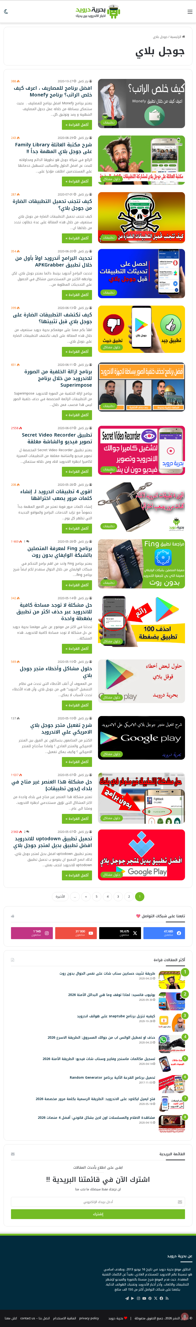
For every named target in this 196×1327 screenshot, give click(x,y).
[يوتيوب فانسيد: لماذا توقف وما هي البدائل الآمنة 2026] (172, 1001)
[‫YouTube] (144, 1298)
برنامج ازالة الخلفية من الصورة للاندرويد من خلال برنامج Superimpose (58, 378)
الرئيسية (176, 37)
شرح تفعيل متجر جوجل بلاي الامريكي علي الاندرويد (61, 728)
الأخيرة (60, 897)
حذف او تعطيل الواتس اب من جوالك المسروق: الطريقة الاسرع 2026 (101, 1037)
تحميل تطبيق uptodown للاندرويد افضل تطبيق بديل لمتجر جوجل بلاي (52, 842)
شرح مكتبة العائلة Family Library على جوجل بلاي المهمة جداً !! (53, 148)
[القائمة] (190, 13)
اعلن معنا (11, 1318)
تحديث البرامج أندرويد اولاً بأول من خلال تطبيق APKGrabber (53, 261)
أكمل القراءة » (76, 125)
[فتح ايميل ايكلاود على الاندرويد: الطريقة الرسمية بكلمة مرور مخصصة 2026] (172, 1104)
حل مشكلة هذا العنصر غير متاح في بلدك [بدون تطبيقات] (51, 785)
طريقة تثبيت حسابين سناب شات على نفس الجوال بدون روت (107, 973)
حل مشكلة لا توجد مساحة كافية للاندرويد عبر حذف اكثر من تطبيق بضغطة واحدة (54, 611)
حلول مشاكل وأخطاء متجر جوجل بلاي (56, 672)
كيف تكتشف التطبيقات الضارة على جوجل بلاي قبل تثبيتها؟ (52, 318)
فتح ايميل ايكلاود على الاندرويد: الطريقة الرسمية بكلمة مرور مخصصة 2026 (95, 1099)
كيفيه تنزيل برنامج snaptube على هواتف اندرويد (116, 1016)
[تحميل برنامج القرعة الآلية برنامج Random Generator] (172, 1084)
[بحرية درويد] (98, 11)
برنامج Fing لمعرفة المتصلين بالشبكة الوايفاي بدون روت (59, 552)
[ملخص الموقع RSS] (167, 1298)
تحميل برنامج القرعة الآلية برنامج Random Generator (112, 1077)
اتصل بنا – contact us (35, 1318)
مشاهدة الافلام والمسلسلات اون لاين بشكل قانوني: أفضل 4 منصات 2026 (96, 1117)
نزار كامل (83, 81)
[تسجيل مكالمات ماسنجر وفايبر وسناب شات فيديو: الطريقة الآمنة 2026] (172, 1064)
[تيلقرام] (127, 1298)
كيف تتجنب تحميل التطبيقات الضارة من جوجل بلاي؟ (52, 205)
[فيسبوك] (161, 1298)
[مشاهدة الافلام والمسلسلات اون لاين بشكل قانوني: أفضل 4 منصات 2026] (172, 1124)
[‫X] (155, 1298)
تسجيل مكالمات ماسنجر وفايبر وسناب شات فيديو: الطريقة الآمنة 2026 (99, 1059)
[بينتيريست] (150, 1298)
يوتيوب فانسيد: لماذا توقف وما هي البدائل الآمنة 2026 (111, 995)
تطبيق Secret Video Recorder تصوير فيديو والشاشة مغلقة (57, 438)
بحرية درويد (115, 1318)
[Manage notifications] (185, 1316)
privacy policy (89, 1318)
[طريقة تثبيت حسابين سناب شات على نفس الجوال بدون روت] (172, 980)
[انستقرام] (138, 1298)
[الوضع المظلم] (6, 13)
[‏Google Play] (133, 1298)
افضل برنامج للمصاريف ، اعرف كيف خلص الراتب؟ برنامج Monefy (53, 91)
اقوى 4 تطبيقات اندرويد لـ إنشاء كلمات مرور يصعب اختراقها (56, 495)
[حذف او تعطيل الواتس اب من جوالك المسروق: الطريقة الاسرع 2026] (172, 1044)
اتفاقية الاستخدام (64, 1318)
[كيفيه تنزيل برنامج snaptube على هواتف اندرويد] (172, 1023)
